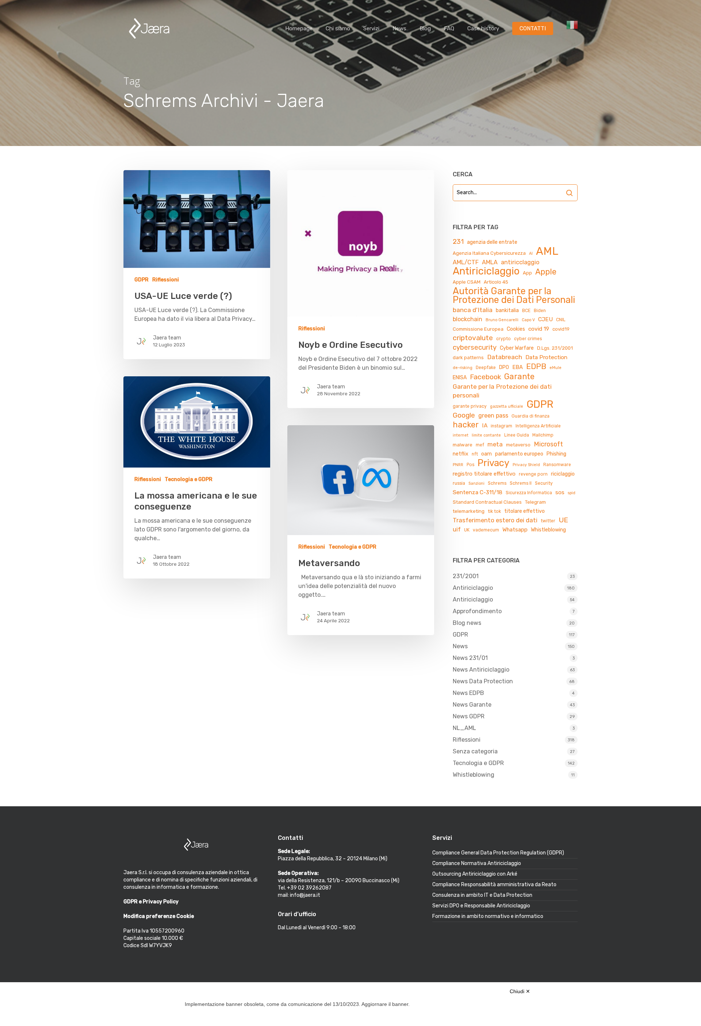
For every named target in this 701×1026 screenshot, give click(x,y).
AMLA (490, 262)
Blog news (467, 622)
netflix (460, 454)
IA (484, 425)
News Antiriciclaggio (481, 669)
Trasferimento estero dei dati (495, 520)
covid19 (561, 329)
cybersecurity (475, 347)
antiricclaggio (520, 262)
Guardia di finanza (530, 416)
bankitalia (507, 310)
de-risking (462, 367)
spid (571, 493)
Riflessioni (165, 280)
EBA (517, 367)
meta (495, 444)
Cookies (516, 329)
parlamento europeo (519, 454)
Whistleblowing (548, 530)
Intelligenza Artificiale (538, 426)
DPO (504, 367)
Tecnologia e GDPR (188, 479)
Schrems (497, 483)
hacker (466, 424)
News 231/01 (470, 657)
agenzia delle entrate (492, 242)
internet (460, 435)
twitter (548, 520)
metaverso (518, 444)
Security (544, 483)
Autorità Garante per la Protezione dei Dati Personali (514, 295)
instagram (501, 426)
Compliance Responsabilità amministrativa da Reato (494, 884)
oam (486, 454)
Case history (483, 28)
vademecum (486, 530)
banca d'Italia (473, 310)
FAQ (449, 28)
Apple (545, 272)
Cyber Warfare (517, 348)
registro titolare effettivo (484, 473)
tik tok (494, 511)
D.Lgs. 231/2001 (555, 348)
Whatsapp (515, 529)
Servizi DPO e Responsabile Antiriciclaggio (481, 906)
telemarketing (468, 511)
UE (563, 520)
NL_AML (464, 728)
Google (464, 415)
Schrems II (521, 483)
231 (458, 242)
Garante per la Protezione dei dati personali (502, 391)
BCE (526, 310)
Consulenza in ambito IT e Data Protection (482, 895)
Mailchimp (542, 435)
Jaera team (167, 338)
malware (462, 444)
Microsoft (548, 444)
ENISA (460, 377)
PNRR (458, 464)
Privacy (493, 462)
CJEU (545, 319)
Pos (470, 464)
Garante (519, 376)
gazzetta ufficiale (506, 406)
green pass (493, 415)
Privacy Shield (526, 464)
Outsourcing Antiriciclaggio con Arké (474, 874)
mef (480, 444)
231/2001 (466, 576)
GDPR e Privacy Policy (151, 902)
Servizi (371, 28)
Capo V (528, 320)
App (527, 273)
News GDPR (468, 716)
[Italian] (572, 28)
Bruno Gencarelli (502, 320)
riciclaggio (563, 474)
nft (475, 454)
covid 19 (538, 328)
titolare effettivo (524, 511)
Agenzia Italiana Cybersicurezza (489, 253)
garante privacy (470, 406)
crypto (503, 338)
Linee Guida (516, 435)
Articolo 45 (496, 282)
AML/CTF (466, 262)
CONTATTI (533, 28)
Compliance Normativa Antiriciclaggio (476, 863)
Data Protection (546, 357)
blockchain (467, 319)
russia (459, 483)
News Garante (472, 704)
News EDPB (468, 692)
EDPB (536, 366)
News (399, 28)
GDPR (141, 280)
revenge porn (533, 474)
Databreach (504, 357)
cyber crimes (528, 338)
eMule (555, 367)
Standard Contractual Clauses (487, 502)
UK (467, 530)
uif (457, 529)
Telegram (535, 502)
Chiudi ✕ (520, 991)
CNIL (561, 319)
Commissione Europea (478, 329)
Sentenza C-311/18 (477, 492)
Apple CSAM (466, 282)
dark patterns (468, 357)
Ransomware (557, 464)
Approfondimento (477, 611)
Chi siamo (338, 28)
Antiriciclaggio (486, 271)
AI (531, 253)
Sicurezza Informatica (529, 492)
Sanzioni (476, 483)
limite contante (486, 435)
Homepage (299, 28)
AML (547, 251)
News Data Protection (483, 681)
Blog (425, 28)
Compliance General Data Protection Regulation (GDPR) (498, 853)
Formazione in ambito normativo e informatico (487, 916)
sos (559, 492)
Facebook (485, 377)
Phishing (556, 454)
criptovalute (473, 338)
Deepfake (486, 367)
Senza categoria (475, 751)
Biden (540, 310)
